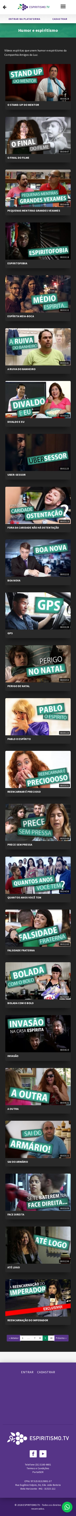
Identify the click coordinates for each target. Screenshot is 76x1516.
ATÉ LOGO (13, 1267)
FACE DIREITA (15, 1214)
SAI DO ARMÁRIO (17, 1161)
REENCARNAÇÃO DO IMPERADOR (27, 1320)
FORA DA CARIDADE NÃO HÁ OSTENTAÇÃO (33, 527)
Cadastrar (59, 19)
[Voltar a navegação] (4, 7)
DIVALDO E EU (16, 421)
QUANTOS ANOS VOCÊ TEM (24, 897)
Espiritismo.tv (31, 1505)
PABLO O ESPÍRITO (19, 739)
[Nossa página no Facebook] (33, 1453)
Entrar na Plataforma (24, 19)
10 (51, 1338)
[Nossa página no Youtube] (42, 1453)
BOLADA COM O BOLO (20, 1003)
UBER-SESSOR (16, 474)
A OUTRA (13, 1109)
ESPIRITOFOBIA (17, 263)
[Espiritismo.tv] (33, 7)
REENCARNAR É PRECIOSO (24, 791)
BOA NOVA (13, 580)
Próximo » (61, 1338)
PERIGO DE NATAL (18, 686)
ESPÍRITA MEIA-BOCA (20, 316)
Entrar (27, 1372)
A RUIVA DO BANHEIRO (21, 369)
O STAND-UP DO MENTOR (23, 104)
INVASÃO (12, 1056)
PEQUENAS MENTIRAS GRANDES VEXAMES (33, 210)
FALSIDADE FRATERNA (21, 950)
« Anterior (14, 1338)
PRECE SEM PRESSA (19, 844)
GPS (10, 633)
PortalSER (38, 1472)
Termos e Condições (38, 1468)
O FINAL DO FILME (18, 157)
